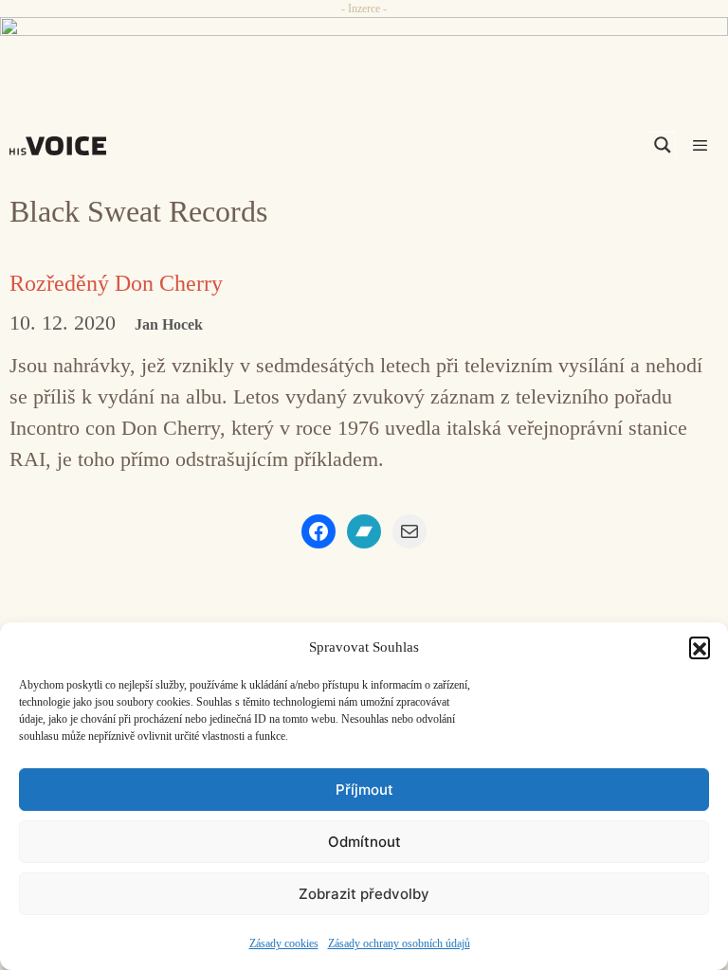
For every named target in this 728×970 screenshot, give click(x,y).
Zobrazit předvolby (364, 894)
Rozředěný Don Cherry (116, 283)
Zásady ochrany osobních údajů (399, 943)
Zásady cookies (283, 943)
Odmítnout (364, 842)
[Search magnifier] (662, 145)
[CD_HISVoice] (364, 50)
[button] (699, 647)
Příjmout (364, 790)
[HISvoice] (62, 146)
